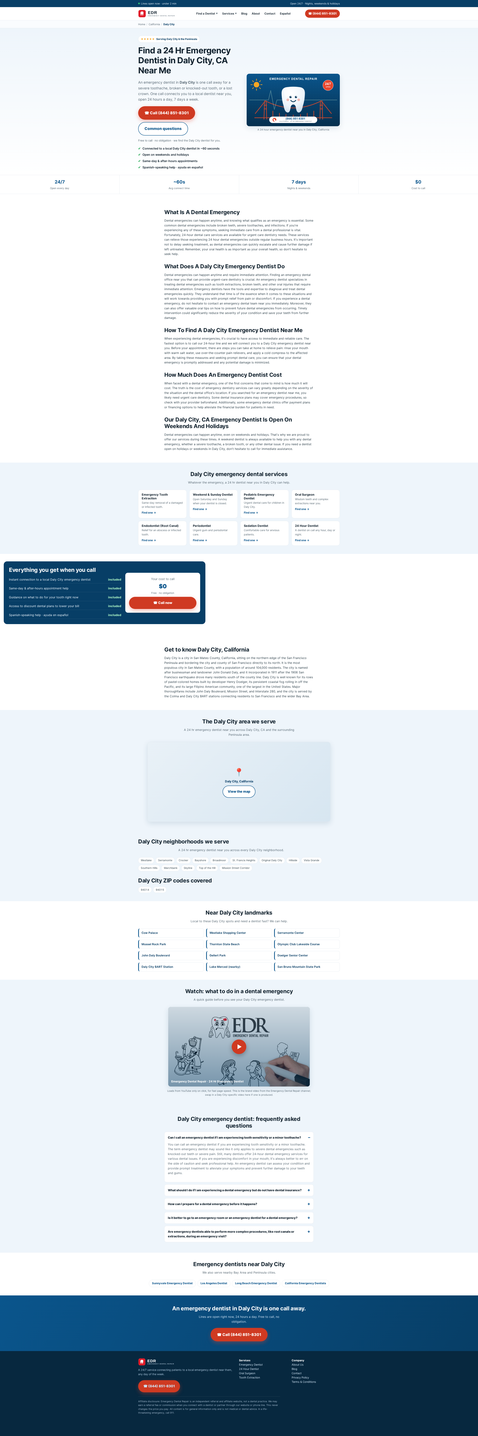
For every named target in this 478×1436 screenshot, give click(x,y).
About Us (298, 1364)
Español (285, 13)
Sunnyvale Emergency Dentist (172, 1283)
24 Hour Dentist (249, 1368)
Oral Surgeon (247, 1373)
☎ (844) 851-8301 (322, 13)
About (256, 13)
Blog (244, 13)
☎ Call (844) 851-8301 (167, 113)
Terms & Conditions (304, 1381)
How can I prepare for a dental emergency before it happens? (212, 1204)
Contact (269, 13)
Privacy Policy (300, 1377)
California (154, 24)
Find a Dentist (207, 13)
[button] (239, 782)
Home (141, 24)
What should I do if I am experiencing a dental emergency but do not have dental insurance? (235, 1190)
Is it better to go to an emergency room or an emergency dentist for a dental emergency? (232, 1218)
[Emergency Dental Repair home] (159, 14)
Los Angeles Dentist (214, 1283)
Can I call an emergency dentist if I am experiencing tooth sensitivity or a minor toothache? (234, 1137)
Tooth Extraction (249, 1377)
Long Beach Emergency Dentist (256, 1283)
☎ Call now (162, 603)
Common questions (163, 128)
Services (229, 13)
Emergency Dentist (251, 1364)
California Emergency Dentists (305, 1283)
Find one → (149, 512)
